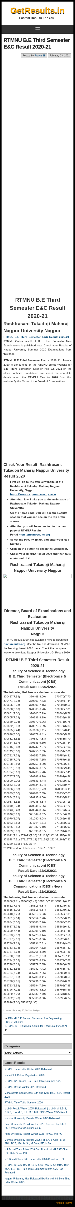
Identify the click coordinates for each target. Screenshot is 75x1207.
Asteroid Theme (64, 1203)
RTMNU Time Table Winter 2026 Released (28, 1069)
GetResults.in (37, 10)
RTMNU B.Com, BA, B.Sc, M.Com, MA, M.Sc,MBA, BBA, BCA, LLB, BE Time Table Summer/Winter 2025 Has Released (37, 1169)
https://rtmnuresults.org (34, 534)
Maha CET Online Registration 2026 (24, 1075)
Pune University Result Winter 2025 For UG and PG (33, 1133)
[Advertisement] (37, 98)
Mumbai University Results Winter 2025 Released (32, 1118)
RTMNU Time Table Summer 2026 (23, 1102)
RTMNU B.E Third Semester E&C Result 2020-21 (36, 336)
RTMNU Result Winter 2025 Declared (25, 1087)
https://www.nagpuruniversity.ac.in (33, 494)
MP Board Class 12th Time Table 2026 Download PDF (34, 1159)
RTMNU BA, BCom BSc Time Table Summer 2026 (32, 1081)
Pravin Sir (40, 55)
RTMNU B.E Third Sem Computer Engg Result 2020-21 (36, 1025)
